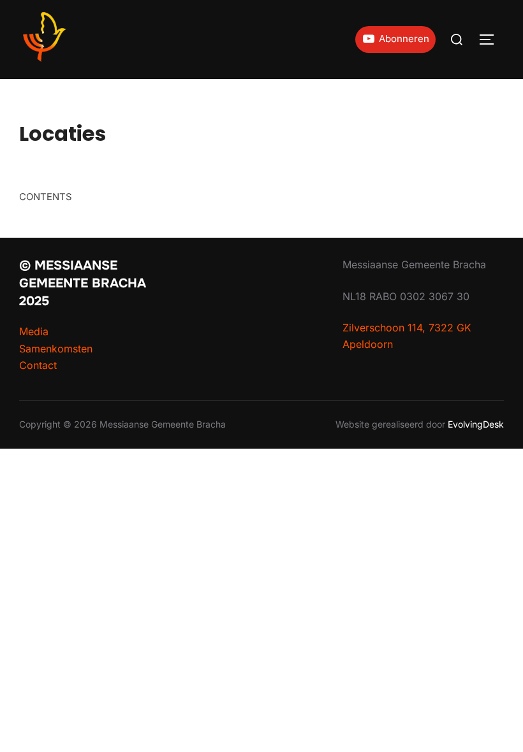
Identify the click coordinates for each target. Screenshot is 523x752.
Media (33, 331)
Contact (38, 365)
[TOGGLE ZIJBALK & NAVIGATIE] (491, 39)
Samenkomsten (55, 348)
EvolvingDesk (476, 424)
